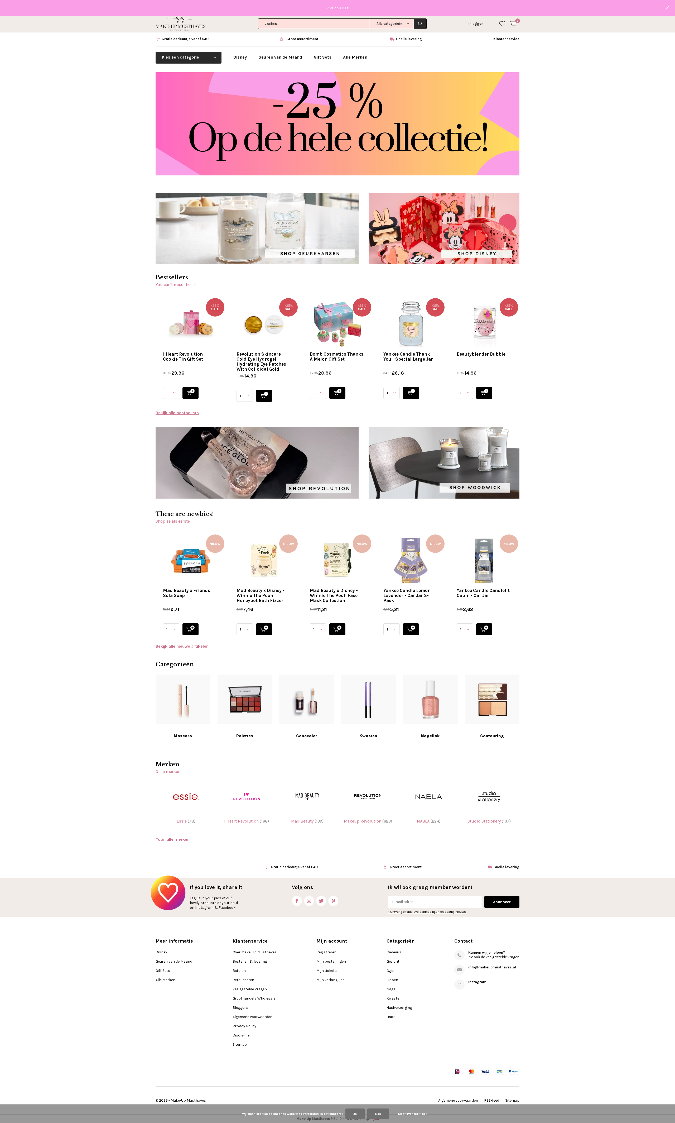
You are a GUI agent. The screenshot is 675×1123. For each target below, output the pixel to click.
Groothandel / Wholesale (254, 998)
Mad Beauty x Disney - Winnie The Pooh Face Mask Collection (334, 595)
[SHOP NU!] (190, 393)
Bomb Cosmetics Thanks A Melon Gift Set (336, 356)
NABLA (428, 821)
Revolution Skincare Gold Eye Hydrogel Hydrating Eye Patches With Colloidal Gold (261, 361)
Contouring (492, 735)
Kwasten (368, 735)
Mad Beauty (307, 821)
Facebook (297, 901)
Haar (391, 1017)
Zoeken (420, 23)
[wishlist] (502, 24)
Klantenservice (506, 39)
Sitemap (240, 1044)
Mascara (183, 735)
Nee (378, 1114)
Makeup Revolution (368, 821)
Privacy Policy (244, 1026)
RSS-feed (491, 1100)
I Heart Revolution (246, 821)
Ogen (391, 970)
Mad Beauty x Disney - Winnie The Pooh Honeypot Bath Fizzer (261, 595)
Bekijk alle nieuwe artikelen (182, 646)
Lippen (392, 980)
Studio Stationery (489, 821)
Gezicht (393, 961)
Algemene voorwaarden (252, 1017)
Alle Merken (355, 57)
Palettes (244, 735)
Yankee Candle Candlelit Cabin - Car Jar (483, 593)
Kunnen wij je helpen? (486, 952)
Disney (240, 57)
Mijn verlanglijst (330, 980)
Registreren (326, 952)
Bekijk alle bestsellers (177, 412)
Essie (186, 821)
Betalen (239, 970)
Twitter (321, 901)
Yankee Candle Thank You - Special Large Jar (408, 356)
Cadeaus (394, 952)
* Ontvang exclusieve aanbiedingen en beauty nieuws (427, 912)
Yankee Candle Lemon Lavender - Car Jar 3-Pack (407, 595)
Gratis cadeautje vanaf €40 (185, 39)
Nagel (391, 989)
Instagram (309, 901)
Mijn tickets (326, 970)
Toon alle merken (173, 839)
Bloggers (240, 1007)
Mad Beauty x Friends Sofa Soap (186, 593)
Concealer (306, 735)
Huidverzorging (399, 1007)
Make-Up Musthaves (188, 1100)
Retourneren (243, 980)
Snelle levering (409, 39)
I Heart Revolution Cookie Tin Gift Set (183, 356)
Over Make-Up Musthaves (255, 952)
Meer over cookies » (413, 1114)
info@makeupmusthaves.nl (492, 967)
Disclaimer (242, 1035)
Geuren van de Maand (280, 57)
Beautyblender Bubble (481, 354)
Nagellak (430, 735)
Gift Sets (322, 57)
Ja (355, 1114)
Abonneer (502, 902)
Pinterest (333, 901)
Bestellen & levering (250, 961)
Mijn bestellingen (331, 961)
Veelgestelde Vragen (250, 989)
